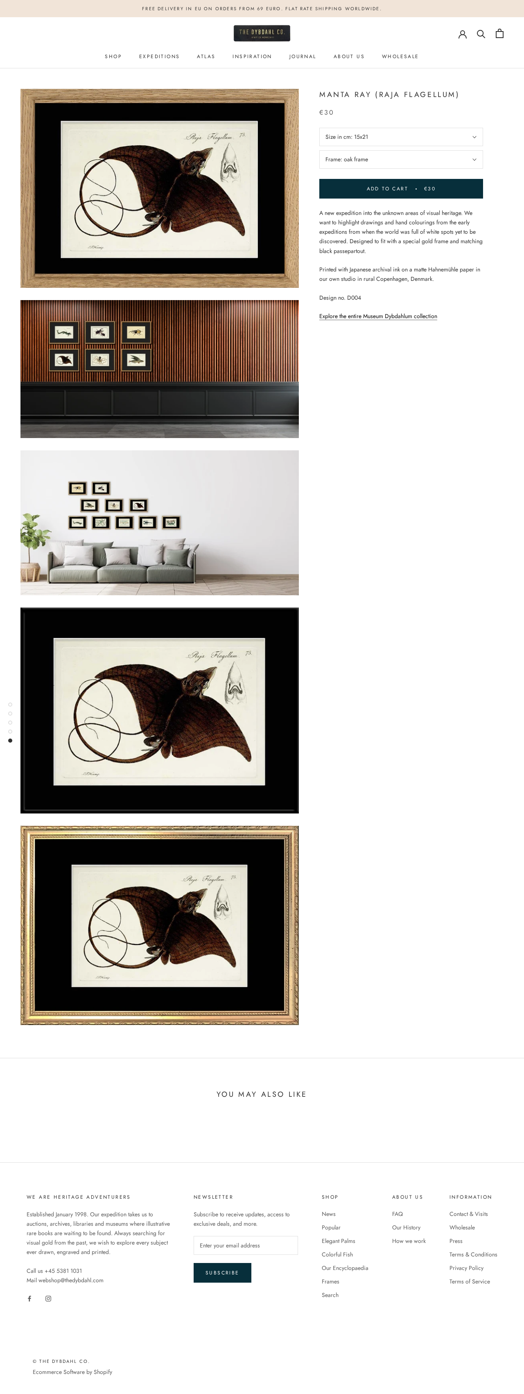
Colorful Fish (337, 1254)
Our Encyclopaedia (345, 1268)
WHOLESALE (400, 56)
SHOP (113, 56)
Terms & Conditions (473, 1254)
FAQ (397, 1214)
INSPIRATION (252, 56)
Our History (406, 1227)
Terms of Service (469, 1281)
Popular (331, 1227)
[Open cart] (500, 33)
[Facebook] (29, 1298)
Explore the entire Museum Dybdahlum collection (378, 316)
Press (456, 1241)
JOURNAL (302, 56)
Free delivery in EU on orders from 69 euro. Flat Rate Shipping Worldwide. (262, 8)
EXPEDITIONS (159, 56)
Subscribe (222, 1273)
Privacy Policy (466, 1268)
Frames (330, 1281)
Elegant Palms (338, 1241)
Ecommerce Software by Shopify (72, 1372)
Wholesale (462, 1227)
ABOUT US (349, 56)
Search (330, 1295)
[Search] (481, 33)
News (329, 1214)
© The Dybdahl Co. (61, 1361)
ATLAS (206, 56)
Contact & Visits (468, 1214)
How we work (409, 1241)
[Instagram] (48, 1298)
